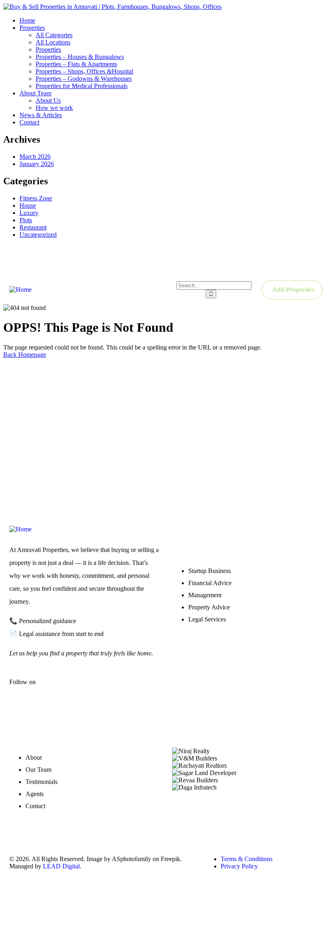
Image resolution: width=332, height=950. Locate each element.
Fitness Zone (35, 198)
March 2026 (35, 156)
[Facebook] (223, 259)
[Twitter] (253, 259)
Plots (25, 220)
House (27, 205)
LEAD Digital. (64, 866)
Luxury (28, 212)
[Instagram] (282, 259)
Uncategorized (38, 234)
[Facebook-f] (54, 688)
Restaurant (33, 227)
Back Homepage (24, 354)
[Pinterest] (312, 259)
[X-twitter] (78, 688)
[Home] (20, 289)
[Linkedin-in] (102, 688)
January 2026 (36, 163)
